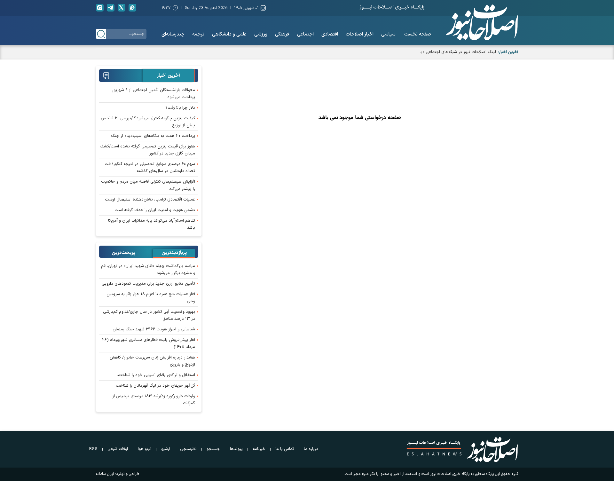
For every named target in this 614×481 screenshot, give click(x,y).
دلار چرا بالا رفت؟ (180, 108)
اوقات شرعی (117, 449)
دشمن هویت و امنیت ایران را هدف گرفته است (154, 210)
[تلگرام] (110, 8)
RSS (93, 449)
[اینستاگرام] (100, 8)
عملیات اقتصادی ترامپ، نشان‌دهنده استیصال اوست (150, 199)
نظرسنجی (188, 449)
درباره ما (311, 449)
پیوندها (236, 449)
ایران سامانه (105, 474)
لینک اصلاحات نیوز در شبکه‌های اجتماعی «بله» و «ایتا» (449, 52)
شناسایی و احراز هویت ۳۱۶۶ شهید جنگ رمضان (154, 329)
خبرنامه (259, 449)
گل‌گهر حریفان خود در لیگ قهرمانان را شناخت (155, 385)
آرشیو (165, 449)
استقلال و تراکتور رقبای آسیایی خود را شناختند (156, 375)
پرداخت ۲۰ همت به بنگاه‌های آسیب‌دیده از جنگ (153, 136)
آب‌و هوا (144, 449)
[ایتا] (132, 8)
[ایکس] (121, 8)
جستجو (213, 449)
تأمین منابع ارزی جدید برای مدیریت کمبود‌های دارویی (148, 283)
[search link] (101, 34)
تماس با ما (284, 449)
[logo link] (482, 22)
